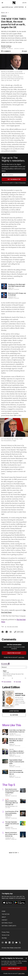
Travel (7, 816)
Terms (16, 182)
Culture (11, 733)
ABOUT (4, 917)
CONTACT (4, 920)
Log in (24, 2)
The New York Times (12, 626)
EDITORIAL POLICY (7, 923)
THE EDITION (5, 914)
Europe (11, 744)
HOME (3, 911)
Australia (7, 827)
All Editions (14, 715)
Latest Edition (14, 711)
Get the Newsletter (14, 179)
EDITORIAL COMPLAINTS (9, 925)
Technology (8, 838)
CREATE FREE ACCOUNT (14, 653)
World (2, 12)
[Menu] (2, 3)
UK (6, 12)
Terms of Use (5, 935)
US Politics (11, 296)
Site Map (4, 938)
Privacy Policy (23, 182)
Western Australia (10, 806)
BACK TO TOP (13, 852)
